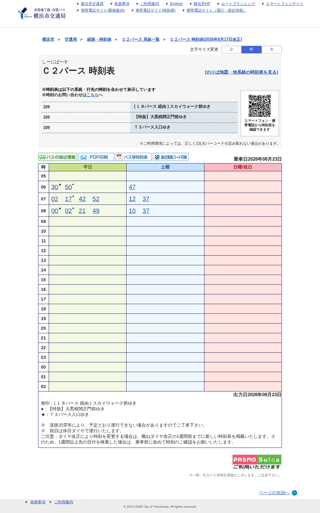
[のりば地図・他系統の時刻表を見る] (241, 72)
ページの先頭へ (274, 492)
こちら (93, 95)
